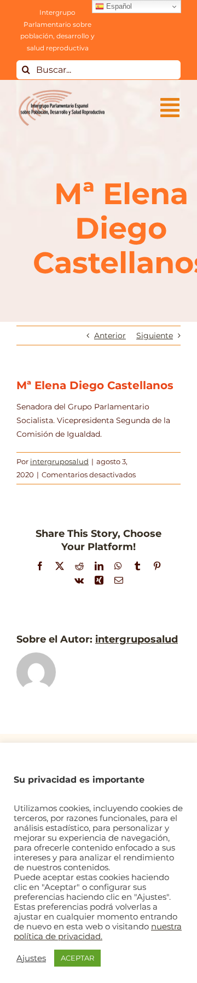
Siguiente (154, 335)
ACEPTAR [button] (77, 957)
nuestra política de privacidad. (98, 931)
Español (118, 6)
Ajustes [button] (31, 958)
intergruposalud (59, 461)
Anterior (110, 335)
